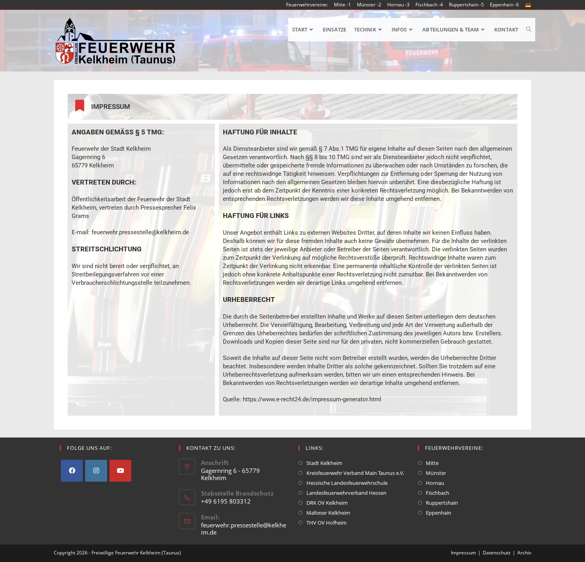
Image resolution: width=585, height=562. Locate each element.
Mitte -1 (342, 4)
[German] (528, 4)
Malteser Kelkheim (328, 512)
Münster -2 (369, 4)
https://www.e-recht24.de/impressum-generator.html (312, 399)
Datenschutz (497, 552)
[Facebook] (72, 471)
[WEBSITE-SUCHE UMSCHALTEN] (528, 29)
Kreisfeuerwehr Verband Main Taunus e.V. (355, 472)
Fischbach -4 (429, 4)
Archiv (524, 552)
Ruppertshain (442, 502)
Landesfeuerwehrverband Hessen (346, 492)
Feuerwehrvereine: (307, 4)
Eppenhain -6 (504, 4)
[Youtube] (120, 471)
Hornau (435, 482)
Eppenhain (438, 512)
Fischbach (437, 492)
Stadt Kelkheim (324, 463)
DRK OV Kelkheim (327, 502)
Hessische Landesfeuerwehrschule (347, 482)
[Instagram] (96, 471)
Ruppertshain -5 (466, 4)
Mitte (432, 463)
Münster (436, 472)
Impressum (463, 552)
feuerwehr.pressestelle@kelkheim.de (243, 528)
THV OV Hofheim (326, 522)
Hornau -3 (398, 4)
